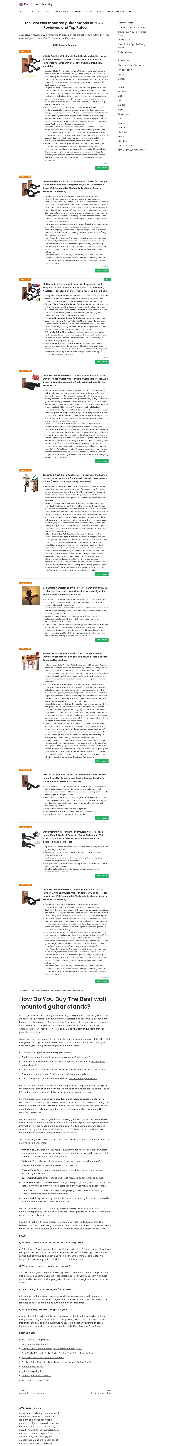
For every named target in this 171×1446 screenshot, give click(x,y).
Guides (57, 11)
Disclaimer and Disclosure (131, 65)
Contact (122, 79)
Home (22, 11)
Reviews (31, 11)
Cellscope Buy (125, 52)
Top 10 (65, 11)
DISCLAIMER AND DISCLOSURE (119, 11)
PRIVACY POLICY (126, 145)
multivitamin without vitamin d (133, 27)
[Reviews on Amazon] (31, 76)
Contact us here (47, 1228)
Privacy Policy (125, 69)
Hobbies (123, 127)
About (121, 74)
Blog (40, 11)
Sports (121, 123)
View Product (101, 167)
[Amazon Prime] (105, 163)
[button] (82, 11)
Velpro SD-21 (124, 39)
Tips (121, 118)
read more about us (78, 1228)
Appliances (123, 114)
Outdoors (124, 132)
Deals (47, 11)
